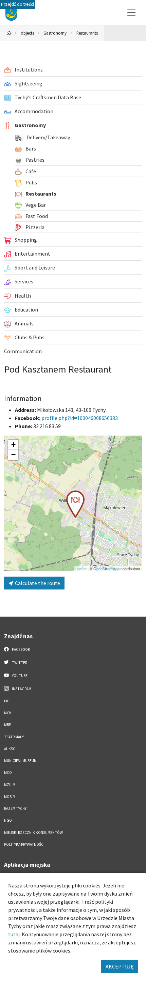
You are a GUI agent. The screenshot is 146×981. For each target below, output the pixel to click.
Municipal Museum (20, 760)
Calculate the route (37, 583)
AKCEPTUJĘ (119, 966)
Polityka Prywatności (24, 844)
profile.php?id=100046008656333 (79, 418)
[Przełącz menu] (131, 12)
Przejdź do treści (17, 4)
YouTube (19, 675)
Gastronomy (55, 33)
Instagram (21, 688)
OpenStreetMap (106, 568)
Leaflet (81, 568)
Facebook (20, 649)
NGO (8, 820)
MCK (8, 712)
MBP (7, 724)
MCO (8, 772)
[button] (75, 504)
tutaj (14, 934)
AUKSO (10, 748)
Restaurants (87, 33)
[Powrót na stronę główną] (8, 33)
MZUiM (9, 784)
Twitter (19, 662)
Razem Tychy (15, 808)
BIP (6, 701)
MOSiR (9, 796)
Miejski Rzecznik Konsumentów (33, 832)
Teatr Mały (14, 737)
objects (27, 33)
